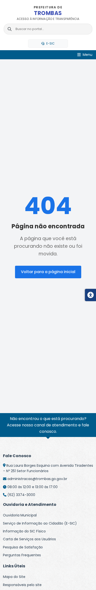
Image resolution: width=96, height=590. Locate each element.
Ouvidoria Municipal (20, 515)
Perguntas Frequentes (22, 555)
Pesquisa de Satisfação (23, 547)
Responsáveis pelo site (22, 584)
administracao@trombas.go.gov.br (37, 478)
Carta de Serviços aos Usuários (29, 539)
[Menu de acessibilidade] (90, 295)
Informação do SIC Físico (24, 531)
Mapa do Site (14, 576)
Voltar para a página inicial (48, 272)
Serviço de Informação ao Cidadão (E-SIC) (40, 523)
